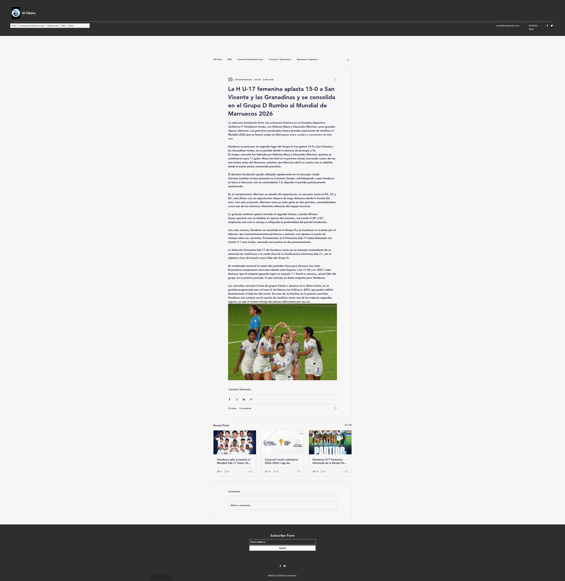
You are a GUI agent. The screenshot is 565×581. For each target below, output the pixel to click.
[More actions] (335, 79)
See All (348, 425)
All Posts (217, 59)
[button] (348, 59)
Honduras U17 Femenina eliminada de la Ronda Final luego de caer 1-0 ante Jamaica (330, 461)
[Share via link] (251, 399)
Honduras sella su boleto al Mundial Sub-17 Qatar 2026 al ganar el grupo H (234, 461)
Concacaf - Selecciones (280, 59)
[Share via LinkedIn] (243, 399)
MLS (230, 59)
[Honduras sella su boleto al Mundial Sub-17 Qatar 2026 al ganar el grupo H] (234, 442)
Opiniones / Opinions (307, 59)
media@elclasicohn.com (507, 25)
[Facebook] (547, 25)
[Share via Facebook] (229, 399)
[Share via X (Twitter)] (236, 399)
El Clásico (28, 13)
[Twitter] (551, 25)
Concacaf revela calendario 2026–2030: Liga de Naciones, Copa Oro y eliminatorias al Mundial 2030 (281, 461)
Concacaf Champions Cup (250, 59)
